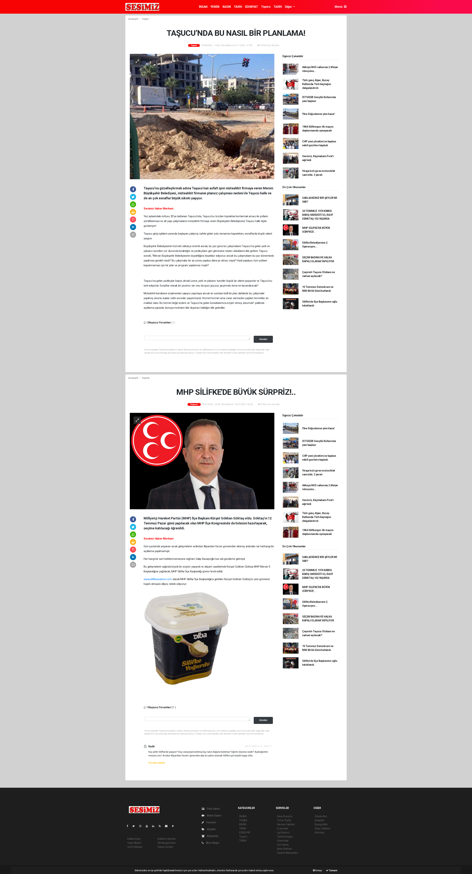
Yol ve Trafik (284, 820)
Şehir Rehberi (284, 848)
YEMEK (215, 6)
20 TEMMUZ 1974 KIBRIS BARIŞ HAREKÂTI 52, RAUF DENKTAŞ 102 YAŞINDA (317, 214)
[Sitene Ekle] (174, 826)
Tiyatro (266, 6)
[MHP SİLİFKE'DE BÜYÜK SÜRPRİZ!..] (202, 460)
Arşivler (211, 829)
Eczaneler (282, 828)
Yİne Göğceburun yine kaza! (318, 113)
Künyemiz (212, 836)
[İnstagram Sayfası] (141, 826)
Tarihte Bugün (285, 836)
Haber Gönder (165, 846)
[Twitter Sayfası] (135, 826)
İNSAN (203, 6)
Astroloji (319, 832)
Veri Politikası (134, 846)
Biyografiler (321, 824)
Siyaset (146, 378)
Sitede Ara (321, 816)
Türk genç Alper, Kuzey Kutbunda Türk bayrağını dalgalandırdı (316, 84)
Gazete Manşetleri (287, 852)
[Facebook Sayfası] (129, 826)
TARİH (238, 6)
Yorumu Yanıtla (156, 762)
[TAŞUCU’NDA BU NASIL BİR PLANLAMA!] (202, 116)
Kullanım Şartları (167, 838)
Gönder (263, 339)
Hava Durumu (284, 816)
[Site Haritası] (168, 826)
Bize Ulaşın (212, 842)
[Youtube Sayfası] (148, 826)
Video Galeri (213, 815)
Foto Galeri (213, 808)
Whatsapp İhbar (167, 842)
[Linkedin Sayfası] (154, 826)
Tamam (332, 870)
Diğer (289, 6)
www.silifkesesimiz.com (158, 579)
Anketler (319, 820)
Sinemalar (283, 840)
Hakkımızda (133, 838)
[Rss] (161, 826)
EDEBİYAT (251, 6)
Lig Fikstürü (283, 832)
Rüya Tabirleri (322, 828)
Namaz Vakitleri (286, 824)
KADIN (227, 6)
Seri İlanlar (283, 844)
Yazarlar (211, 822)
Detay (318, 870)
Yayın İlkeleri (134, 842)
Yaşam (145, 19)
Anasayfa (133, 19)
